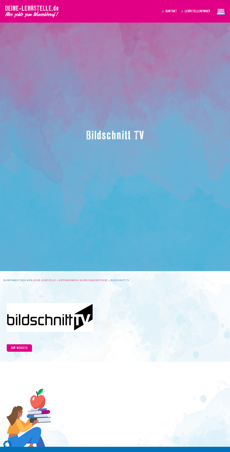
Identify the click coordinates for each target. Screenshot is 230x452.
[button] (7, 444)
